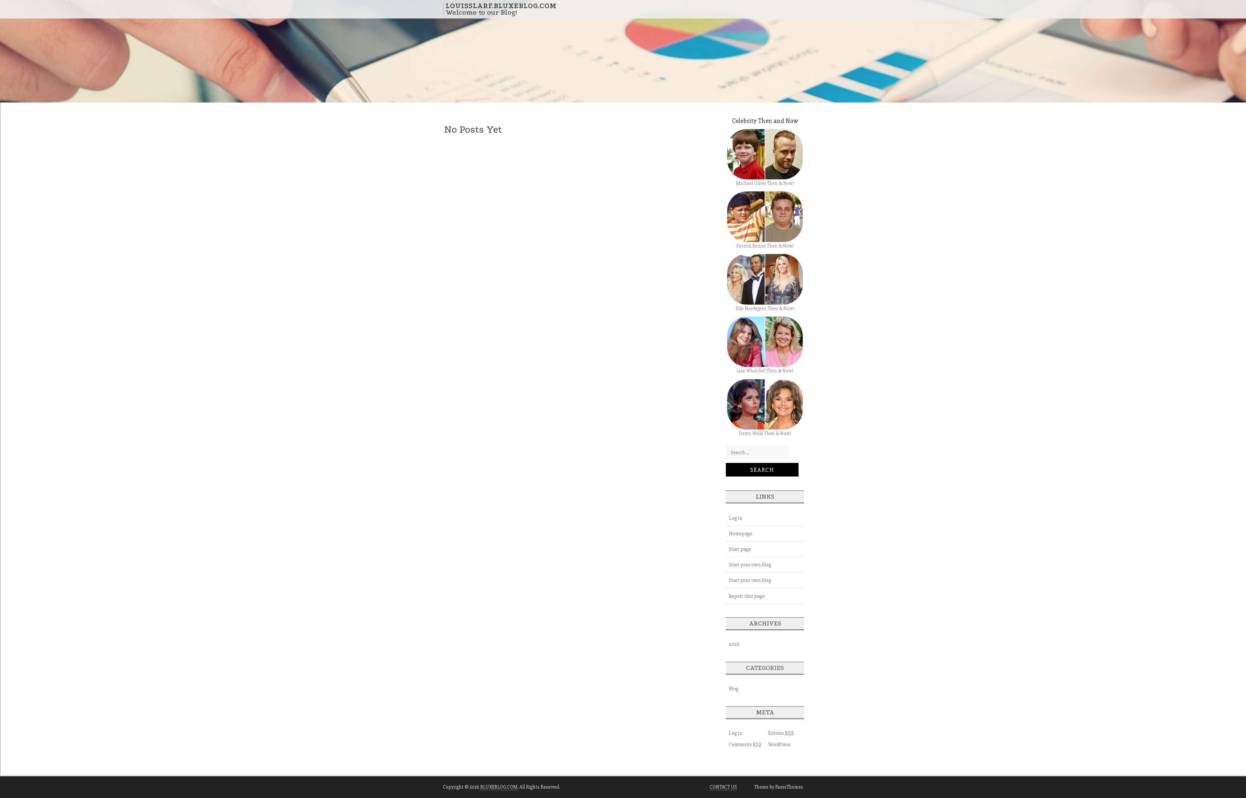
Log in (735, 518)
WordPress (779, 744)
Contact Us (723, 787)
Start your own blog (750, 565)
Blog (734, 688)
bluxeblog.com (499, 787)
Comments (745, 744)
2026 (734, 644)
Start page (740, 549)
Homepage (740, 533)
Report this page (747, 596)
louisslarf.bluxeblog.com (501, 5)
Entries (781, 733)
